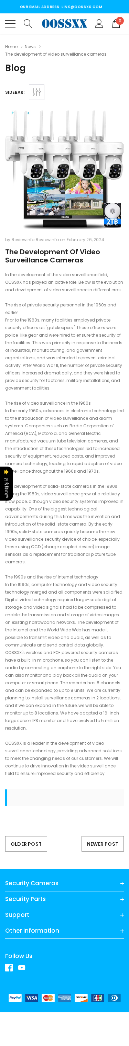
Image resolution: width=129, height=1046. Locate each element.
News (30, 46)
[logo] (64, 23)
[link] (11, 967)
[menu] (10, 24)
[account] (99, 23)
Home (11, 46)
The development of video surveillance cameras (52, 256)
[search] (28, 23)
